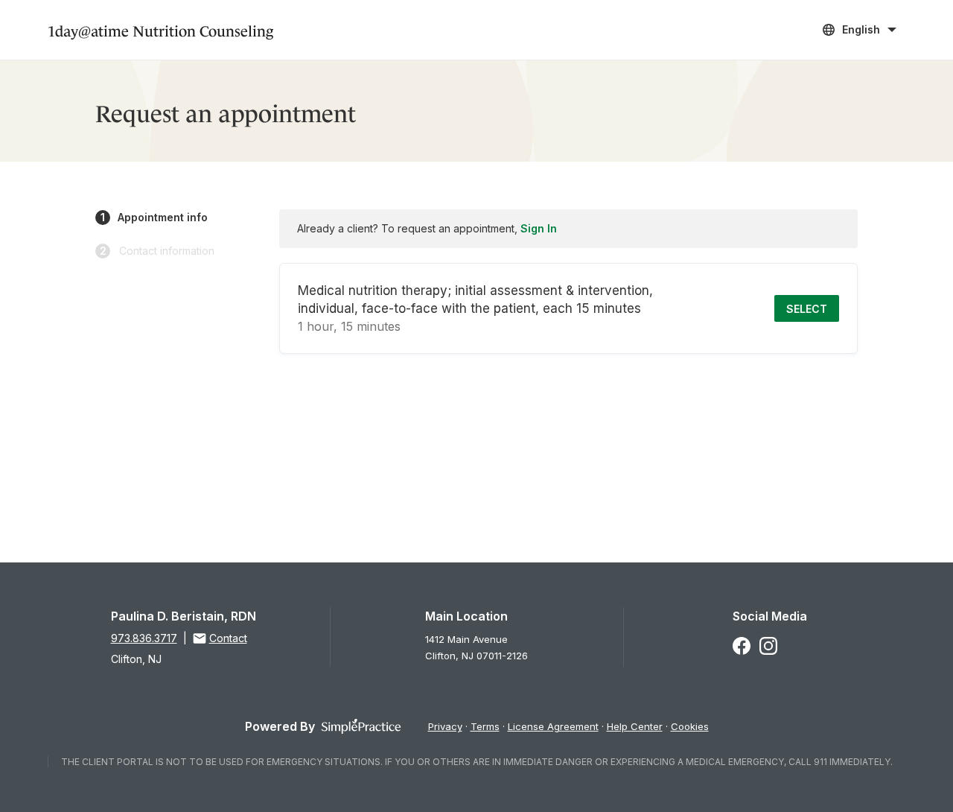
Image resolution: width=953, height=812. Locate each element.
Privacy (445, 726)
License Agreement (553, 726)
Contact (228, 638)
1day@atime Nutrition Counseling (160, 29)
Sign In (538, 228)
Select (806, 308)
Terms (485, 726)
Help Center (635, 726)
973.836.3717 (144, 638)
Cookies (690, 726)
